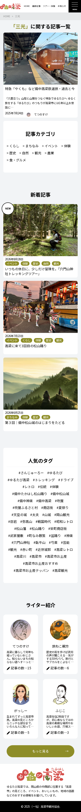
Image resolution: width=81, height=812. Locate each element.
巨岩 (13, 521)
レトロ (29, 486)
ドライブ (67, 479)
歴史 (12, 152)
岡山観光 (63, 514)
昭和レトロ (64, 521)
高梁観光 (61, 570)
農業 (50, 152)
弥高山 (27, 521)
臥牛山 (40, 542)
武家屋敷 (16, 535)
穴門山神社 (22, 542)
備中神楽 (26, 500)
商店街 (48, 507)
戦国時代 (44, 521)
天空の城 (20, 514)
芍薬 (54, 542)
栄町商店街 (58, 528)
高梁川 (21, 556)
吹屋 (60, 500)
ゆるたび (56, 472)
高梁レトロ (64, 549)
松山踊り (38, 528)
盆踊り (56, 535)
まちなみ (32, 145)
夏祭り (64, 507)
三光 (17, 16)
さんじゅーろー (32, 472)
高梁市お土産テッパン (32, 570)
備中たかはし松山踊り (30, 493)
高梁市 (37, 556)
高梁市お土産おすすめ (41, 563)
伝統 (43, 486)
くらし (14, 145)
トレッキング (45, 479)
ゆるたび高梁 (19, 479)
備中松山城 (61, 493)
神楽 (69, 535)
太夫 (35, 514)
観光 (38, 152)
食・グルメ (17, 159)
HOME (6, 16)
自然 (25, 152)
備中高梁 (45, 500)
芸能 (66, 542)
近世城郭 (44, 549)
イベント (51, 145)
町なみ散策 (37, 535)
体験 (67, 145)
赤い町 (27, 549)
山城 (47, 514)
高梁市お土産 (57, 556)
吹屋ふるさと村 (26, 507)
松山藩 (21, 528)
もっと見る (40, 751)
